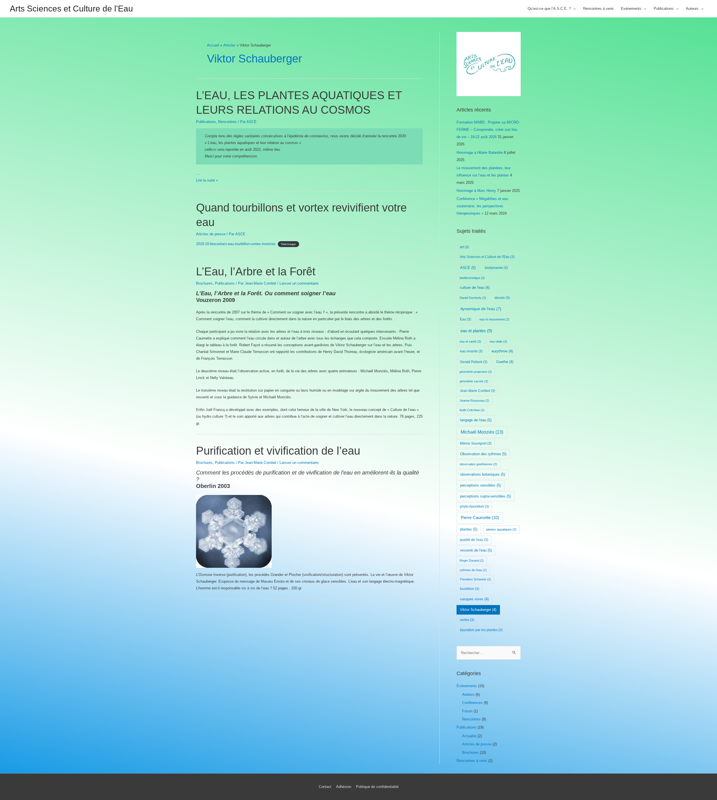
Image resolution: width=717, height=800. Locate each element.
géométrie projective (476, 371)
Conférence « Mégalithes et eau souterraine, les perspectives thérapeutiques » (482, 206)
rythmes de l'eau (473, 570)
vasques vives (474, 599)
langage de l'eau (476, 420)
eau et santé (470, 341)
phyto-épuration (474, 506)
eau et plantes (476, 331)
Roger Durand (472, 560)
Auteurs (692, 8)
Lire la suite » (207, 180)
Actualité (469, 736)
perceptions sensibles (480, 485)
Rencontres (227, 122)
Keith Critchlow (472, 410)
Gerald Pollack (473, 362)
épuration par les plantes (481, 630)
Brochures (204, 283)
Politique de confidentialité (377, 787)
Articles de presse (210, 234)
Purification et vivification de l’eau (278, 451)
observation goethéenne (478, 464)
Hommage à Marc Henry (476, 191)
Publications (664, 8)
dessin (502, 298)
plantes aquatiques (501, 529)
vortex (467, 620)
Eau (465, 319)
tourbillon (469, 589)
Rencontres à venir (598, 8)
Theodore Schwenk (475, 579)
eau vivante (471, 351)
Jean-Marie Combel (477, 391)
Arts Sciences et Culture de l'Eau (71, 8)
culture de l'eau (475, 288)
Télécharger (288, 244)
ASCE (468, 268)
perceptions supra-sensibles (485, 496)
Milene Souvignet (476, 443)
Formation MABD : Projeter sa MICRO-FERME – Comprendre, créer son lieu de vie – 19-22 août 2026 (488, 129)
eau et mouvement (494, 319)
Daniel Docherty (473, 297)
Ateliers (468, 694)
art (464, 247)
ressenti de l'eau (476, 550)
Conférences (472, 703)
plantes (468, 529)
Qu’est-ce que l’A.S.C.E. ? (549, 8)
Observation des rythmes (483, 454)
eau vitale (498, 341)
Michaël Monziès (482, 432)
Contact (325, 787)
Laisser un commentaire (299, 283)
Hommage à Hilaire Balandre (480, 152)
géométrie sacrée (474, 381)
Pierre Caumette (480, 517)
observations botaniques (482, 474)
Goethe (504, 362)
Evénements (631, 8)
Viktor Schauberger (478, 610)
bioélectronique (472, 278)
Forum (467, 711)
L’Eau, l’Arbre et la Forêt (255, 271)
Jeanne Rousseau (474, 400)
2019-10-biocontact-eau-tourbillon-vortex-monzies (236, 244)
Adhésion (343, 787)
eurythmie (502, 351)
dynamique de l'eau (480, 308)
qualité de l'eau (474, 540)
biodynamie (496, 268)
